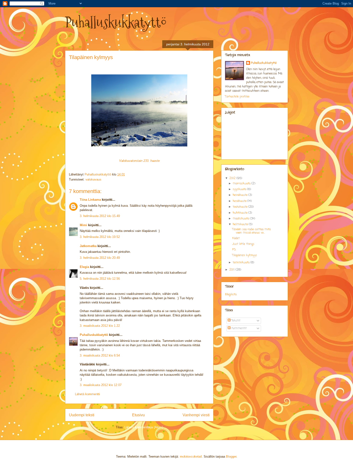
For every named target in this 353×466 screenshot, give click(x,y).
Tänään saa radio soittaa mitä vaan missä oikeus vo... (251, 231)
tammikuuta (241, 262)
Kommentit (239, 328)
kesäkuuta (240, 201)
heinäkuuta (240, 195)
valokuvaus (93, 179)
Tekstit (235, 321)
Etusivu (138, 415)
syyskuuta (240, 189)
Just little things (243, 244)
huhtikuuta (240, 213)
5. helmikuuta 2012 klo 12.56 (100, 278)
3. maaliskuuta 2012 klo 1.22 (100, 325)
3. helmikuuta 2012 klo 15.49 (100, 216)
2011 (232, 270)
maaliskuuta (241, 219)
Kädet (236, 238)
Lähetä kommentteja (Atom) (143, 427)
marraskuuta (242, 184)
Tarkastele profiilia (237, 97)
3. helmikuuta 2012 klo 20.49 (100, 258)
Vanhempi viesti (196, 415)
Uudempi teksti (81, 415)
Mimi (83, 225)
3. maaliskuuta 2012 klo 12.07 (101, 385)
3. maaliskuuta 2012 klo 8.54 (100, 355)
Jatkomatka (88, 246)
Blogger (231, 456)
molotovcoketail (191, 456)
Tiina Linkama (90, 199)
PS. (234, 250)
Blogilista (231, 294)
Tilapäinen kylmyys (244, 255)
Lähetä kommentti (87, 394)
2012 (233, 178)
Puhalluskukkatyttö (116, 22)
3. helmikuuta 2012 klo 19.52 (100, 237)
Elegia (84, 267)
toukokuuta (240, 207)
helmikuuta (241, 224)
